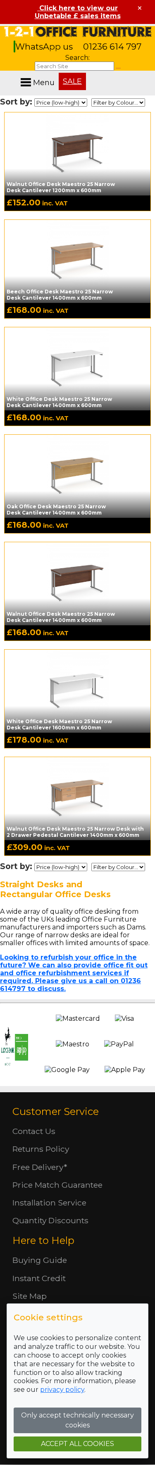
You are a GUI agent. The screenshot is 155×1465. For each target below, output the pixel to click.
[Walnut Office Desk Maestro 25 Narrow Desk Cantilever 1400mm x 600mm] (77, 583)
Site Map (29, 1296)
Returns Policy (40, 1149)
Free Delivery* (39, 1167)
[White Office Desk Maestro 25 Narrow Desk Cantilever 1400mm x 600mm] (77, 368)
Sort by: (17, 102)
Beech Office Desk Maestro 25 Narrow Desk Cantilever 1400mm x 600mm (60, 294)
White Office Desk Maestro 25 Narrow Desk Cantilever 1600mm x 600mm (59, 724)
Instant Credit (39, 1278)
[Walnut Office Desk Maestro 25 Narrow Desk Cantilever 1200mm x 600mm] (77, 153)
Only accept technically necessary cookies (77, 1420)
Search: (77, 58)
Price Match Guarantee (57, 1185)
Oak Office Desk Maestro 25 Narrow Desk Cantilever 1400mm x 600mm (56, 509)
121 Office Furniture (77, 31)
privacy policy (62, 1390)
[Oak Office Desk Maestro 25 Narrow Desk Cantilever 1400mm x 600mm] (77, 476)
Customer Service (55, 1111)
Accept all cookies (77, 1444)
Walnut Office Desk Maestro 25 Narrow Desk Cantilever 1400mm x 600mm (61, 617)
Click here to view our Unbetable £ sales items (78, 12)
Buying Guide (39, 1260)
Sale (72, 81)
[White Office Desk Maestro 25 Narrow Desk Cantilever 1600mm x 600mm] (77, 690)
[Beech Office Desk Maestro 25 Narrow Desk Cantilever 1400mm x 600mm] (77, 261)
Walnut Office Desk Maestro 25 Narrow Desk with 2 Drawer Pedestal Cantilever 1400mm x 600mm (75, 832)
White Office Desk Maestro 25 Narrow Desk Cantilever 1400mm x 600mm (59, 402)
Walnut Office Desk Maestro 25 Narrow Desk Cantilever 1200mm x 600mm (61, 187)
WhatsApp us (45, 46)
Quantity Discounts (50, 1220)
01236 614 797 (112, 46)
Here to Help (43, 1240)
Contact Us (33, 1131)
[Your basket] (153, 74)
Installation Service (49, 1203)
